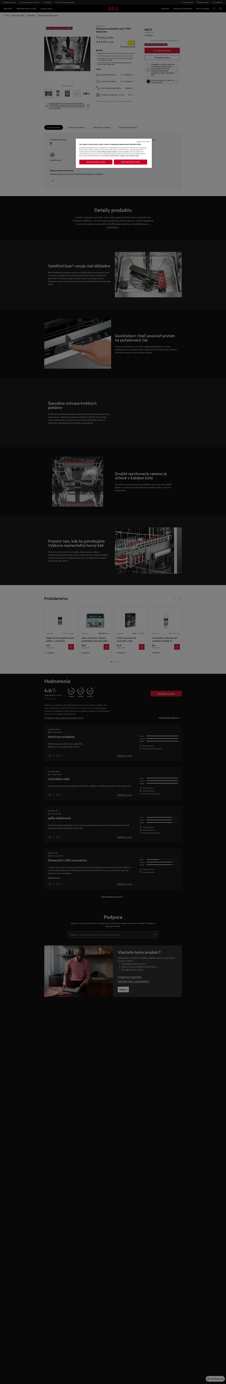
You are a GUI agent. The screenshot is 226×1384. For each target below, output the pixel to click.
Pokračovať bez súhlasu (143, 141)
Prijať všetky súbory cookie (130, 162)
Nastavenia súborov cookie (96, 162)
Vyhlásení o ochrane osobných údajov (129, 156)
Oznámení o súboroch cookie (111, 156)
